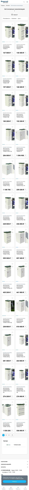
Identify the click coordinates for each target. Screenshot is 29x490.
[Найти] (24, 2)
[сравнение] (12, 27)
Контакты (3, 467)
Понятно (14, 481)
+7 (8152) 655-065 (5, 470)
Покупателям (4, 461)
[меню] (27, 2)
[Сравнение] (11, 488)
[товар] (8, 32)
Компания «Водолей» (6, 464)
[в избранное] (12, 24)
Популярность (6, 18)
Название (14, 18)
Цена (19, 18)
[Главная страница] (4, 2)
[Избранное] (18, 488)
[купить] (12, 52)
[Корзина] (25, 488)
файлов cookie (19, 478)
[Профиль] (3, 488)
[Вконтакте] (2, 475)
